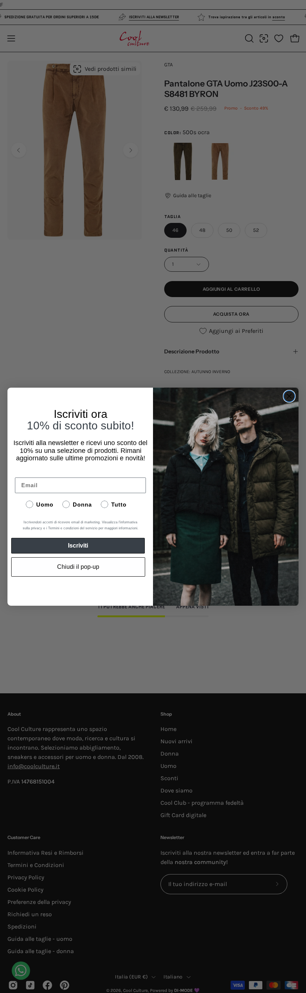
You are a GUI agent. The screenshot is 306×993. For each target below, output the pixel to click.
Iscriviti (78, 545)
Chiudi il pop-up (78, 567)
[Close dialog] (289, 396)
